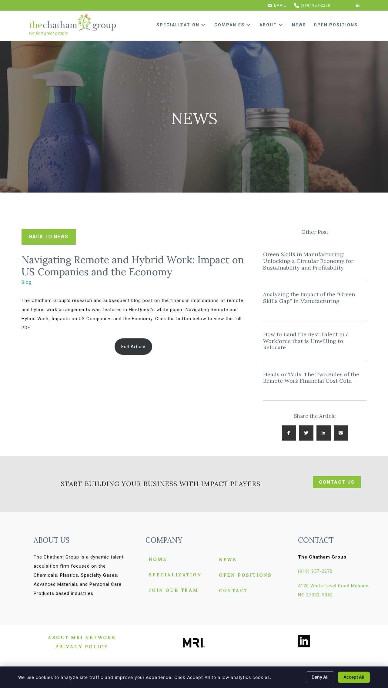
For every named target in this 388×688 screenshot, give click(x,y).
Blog (27, 282)
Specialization (175, 575)
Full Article (133, 346)
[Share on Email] (341, 433)
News (228, 559)
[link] (183, 25)
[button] (203, 25)
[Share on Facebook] (289, 433)
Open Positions (245, 575)
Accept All (353, 677)
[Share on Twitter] (306, 433)
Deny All (320, 677)
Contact (233, 590)
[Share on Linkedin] (323, 433)
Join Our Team (173, 590)
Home (158, 559)
